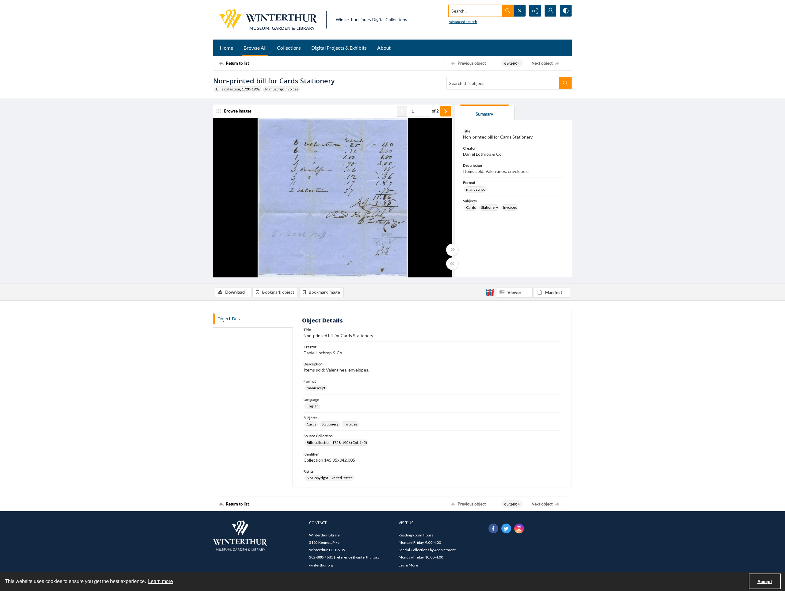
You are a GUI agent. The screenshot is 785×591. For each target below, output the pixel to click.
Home (226, 48)
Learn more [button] (160, 581)
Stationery (489, 207)
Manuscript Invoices (281, 89)
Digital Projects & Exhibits (339, 48)
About (384, 48)
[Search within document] (565, 83)
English (313, 406)
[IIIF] (490, 292)
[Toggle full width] (452, 250)
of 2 (435, 111)
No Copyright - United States (330, 477)
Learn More (408, 565)
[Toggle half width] (452, 263)
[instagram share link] (519, 528)
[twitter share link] (506, 528)
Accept (764, 581)
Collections (289, 48)
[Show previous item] (402, 111)
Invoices (510, 207)
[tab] (484, 112)
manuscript (475, 189)
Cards (471, 207)
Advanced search (463, 21)
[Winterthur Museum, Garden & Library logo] (268, 19)
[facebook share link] (493, 528)
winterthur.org (321, 565)
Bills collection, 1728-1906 (238, 89)
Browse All (254, 48)
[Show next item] (445, 111)
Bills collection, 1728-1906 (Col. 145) (337, 442)
